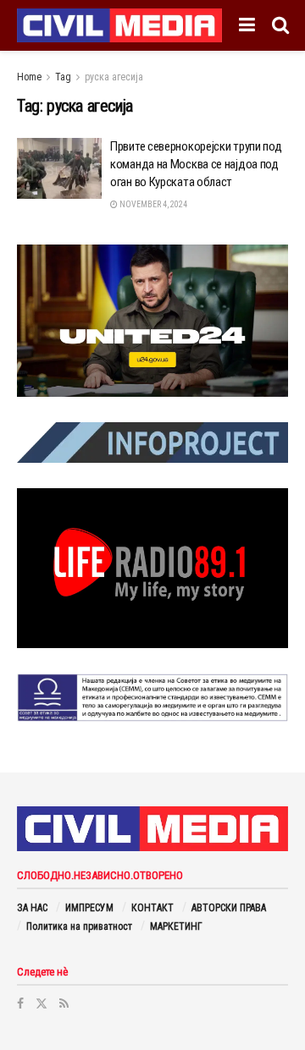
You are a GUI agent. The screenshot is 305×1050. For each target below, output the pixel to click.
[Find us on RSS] (64, 1003)
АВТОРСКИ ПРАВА (228, 908)
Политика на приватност (79, 926)
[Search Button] (280, 25)
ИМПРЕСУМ (89, 908)
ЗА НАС (32, 908)
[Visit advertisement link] (152, 321)
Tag (63, 77)
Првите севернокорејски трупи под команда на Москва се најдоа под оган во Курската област (195, 164)
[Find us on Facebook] (20, 1003)
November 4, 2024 (152, 204)
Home (29, 77)
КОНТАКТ (152, 908)
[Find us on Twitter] (41, 1003)
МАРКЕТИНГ (176, 926)
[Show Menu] (247, 25)
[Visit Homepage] (119, 25)
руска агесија (114, 77)
